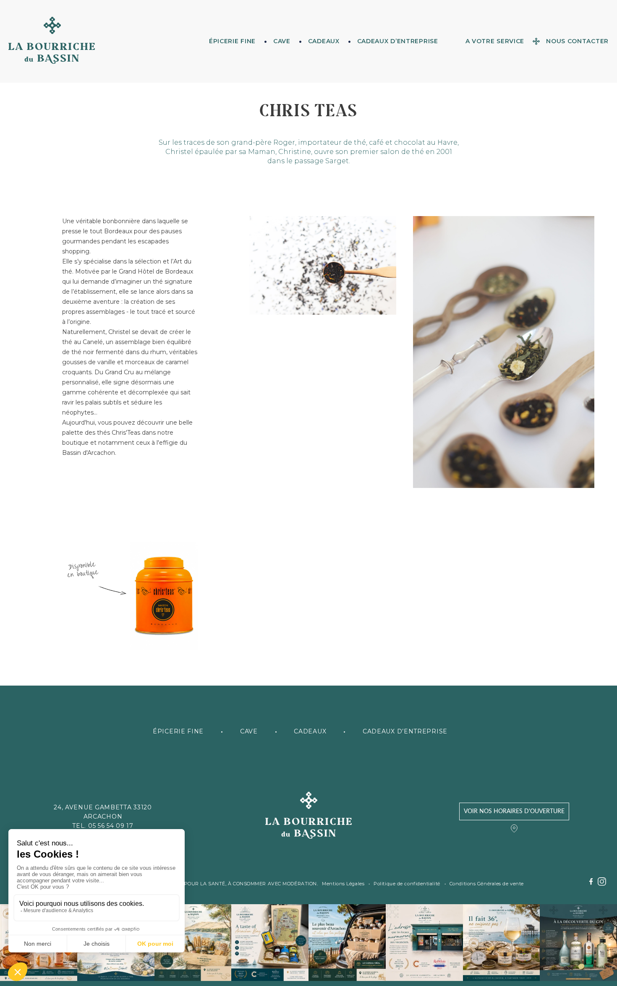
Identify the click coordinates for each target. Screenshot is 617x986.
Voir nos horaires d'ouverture (514, 811)
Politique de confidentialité (407, 884)
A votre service (495, 41)
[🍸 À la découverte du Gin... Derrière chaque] (578, 942)
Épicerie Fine (232, 41)
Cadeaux (324, 41)
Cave (281, 41)
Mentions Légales (343, 884)
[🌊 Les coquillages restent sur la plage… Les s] (193, 942)
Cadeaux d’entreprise (397, 41)
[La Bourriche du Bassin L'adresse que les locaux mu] (424, 942)
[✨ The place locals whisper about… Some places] (269, 942)
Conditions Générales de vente (487, 884)
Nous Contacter (577, 41)
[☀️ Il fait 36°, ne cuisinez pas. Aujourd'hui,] (501, 942)
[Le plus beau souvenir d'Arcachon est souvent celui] (347, 942)
